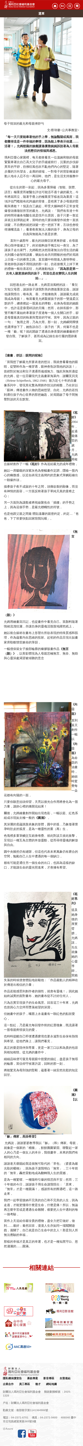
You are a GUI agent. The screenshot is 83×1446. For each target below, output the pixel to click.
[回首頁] (55, 6)
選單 (41, 13)
